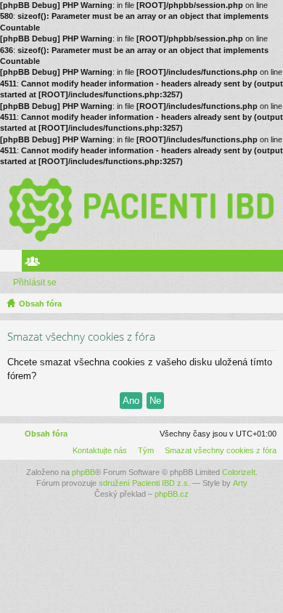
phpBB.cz (172, 494)
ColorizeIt (238, 472)
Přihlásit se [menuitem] (275, 264)
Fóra (14, 264)
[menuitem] (217, 450)
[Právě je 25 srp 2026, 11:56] (269, 303)
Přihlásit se (35, 282)
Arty (240, 483)
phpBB (83, 472)
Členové (36, 264)
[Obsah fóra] (141, 209)
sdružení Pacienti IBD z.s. (144, 483)
